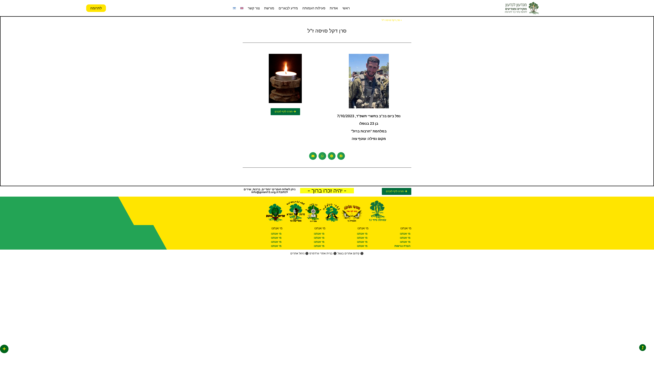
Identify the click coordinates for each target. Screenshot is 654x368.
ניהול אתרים (297, 253)
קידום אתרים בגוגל (348, 253)
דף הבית (406, 20)
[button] (341, 156)
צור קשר (254, 8)
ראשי (346, 8)
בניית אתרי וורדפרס (320, 253)
